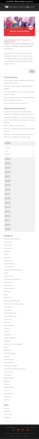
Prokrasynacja (7, 341)
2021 (7, 176)
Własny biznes (7, 381)
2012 (7, 216)
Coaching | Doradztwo (18, 46)
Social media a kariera (9, 359)
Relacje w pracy (7, 350)
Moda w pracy (7, 291)
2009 (7, 229)
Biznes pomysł (7, 257)
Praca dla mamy (7, 319)
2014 (7, 207)
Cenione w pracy (8, 260)
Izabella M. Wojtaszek (22, 43)
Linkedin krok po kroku (9, 288)
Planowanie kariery (8, 307)
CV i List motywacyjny (9, 266)
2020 (7, 180)
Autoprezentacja (8, 242)
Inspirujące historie (8, 276)
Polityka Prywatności (11, 427)
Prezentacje (6, 331)
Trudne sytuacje (7, 375)
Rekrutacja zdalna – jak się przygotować (13, 344)
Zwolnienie (6, 399)
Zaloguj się (6, 408)
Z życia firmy (7, 390)
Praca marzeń (8, 49)
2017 (7, 194)
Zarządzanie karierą (9, 393)
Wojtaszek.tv (7, 384)
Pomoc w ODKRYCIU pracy (10, 313)
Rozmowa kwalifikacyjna (9, 353)
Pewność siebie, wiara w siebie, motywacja (13, 304)
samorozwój (6, 356)
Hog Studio (32, 427)
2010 (7, 224)
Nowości (29, 46)
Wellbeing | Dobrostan (9, 378)
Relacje (5, 347)
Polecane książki (8, 310)
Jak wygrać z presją (25, 137)
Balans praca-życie (8, 248)
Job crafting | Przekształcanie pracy (12, 279)
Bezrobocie (6, 254)
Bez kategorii (7, 251)
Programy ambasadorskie (9, 338)
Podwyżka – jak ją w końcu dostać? (17, 125)
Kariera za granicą (8, 282)
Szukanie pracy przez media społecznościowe (14, 368)
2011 (7, 220)
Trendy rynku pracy (8, 372)
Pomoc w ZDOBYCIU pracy (10, 316)
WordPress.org (7, 417)
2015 (7, 202)
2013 (7, 211)
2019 (7, 185)
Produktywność (7, 334)
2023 (7, 167)
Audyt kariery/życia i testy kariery (11, 239)
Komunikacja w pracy (9, 285)
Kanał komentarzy (8, 414)
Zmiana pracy (7, 396)
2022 (7, 172)
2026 (7, 143)
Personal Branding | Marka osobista (12, 300)
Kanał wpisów (7, 411)
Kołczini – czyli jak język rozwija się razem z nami (16, 103)
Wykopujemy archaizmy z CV (28, 114)
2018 (7, 189)
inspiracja (6, 273)
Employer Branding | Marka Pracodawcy (13, 270)
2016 (7, 198)
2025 (7, 158)
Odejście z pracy (8, 297)
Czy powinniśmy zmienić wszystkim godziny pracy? (17, 41)
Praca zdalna (7, 328)
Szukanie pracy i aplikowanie (11, 365)
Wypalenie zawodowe (9, 387)
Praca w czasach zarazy (9, 325)
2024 (7, 163)
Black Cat (6, 125)
